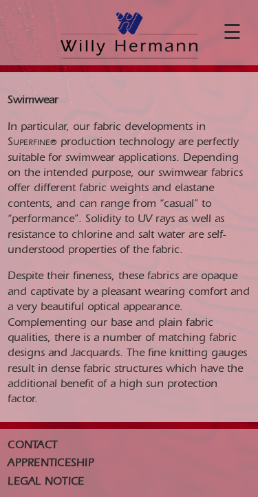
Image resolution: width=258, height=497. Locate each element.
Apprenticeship (51, 463)
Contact (32, 445)
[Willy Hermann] (129, 36)
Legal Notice (46, 481)
